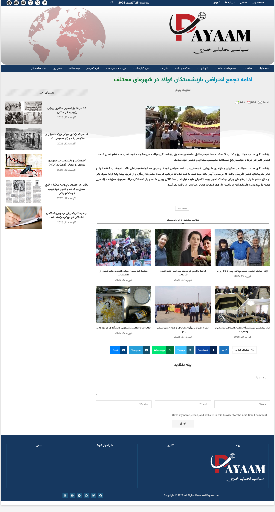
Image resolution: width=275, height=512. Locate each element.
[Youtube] (23, 2)
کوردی (216, 3)
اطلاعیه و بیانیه (182, 68)
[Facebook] (44, 2)
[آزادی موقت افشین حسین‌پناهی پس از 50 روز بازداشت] (242, 247)
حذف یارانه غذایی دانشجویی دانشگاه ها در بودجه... (123, 328)
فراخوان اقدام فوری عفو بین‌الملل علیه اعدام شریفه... (183, 273)
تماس (243, 3)
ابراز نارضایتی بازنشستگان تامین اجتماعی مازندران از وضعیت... (242, 329)
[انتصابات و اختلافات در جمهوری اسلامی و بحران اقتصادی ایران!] (23, 165)
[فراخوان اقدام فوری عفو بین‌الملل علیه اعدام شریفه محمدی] (183, 247)
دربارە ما (230, 3)
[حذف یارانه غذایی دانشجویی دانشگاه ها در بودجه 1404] (124, 304)
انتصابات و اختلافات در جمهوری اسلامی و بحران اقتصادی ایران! (66, 163)
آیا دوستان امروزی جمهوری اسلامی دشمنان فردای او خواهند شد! (66, 215)
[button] (146, 469)
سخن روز (57, 68)
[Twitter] (37, 2)
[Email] (16, 2)
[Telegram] (9, 2)
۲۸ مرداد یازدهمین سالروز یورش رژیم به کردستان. (66, 110)
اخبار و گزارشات (143, 68)
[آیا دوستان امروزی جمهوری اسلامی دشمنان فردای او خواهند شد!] (23, 217)
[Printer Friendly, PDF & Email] (252, 102)
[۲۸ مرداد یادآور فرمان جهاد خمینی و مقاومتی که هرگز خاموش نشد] (23, 139)
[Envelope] (65, 495)
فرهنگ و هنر (93, 68)
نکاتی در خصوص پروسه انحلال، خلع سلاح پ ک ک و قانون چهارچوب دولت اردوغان (66, 189)
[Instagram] (30, 2)
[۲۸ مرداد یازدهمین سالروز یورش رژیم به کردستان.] (23, 112)
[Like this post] (223, 350)
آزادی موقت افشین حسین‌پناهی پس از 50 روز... (242, 271)
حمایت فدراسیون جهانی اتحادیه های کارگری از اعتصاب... (124, 273)
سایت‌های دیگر (38, 68)
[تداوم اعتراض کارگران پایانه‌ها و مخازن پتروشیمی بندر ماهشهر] (183, 304)
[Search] (112, 3)
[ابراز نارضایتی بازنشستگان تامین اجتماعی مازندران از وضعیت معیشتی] (242, 304)
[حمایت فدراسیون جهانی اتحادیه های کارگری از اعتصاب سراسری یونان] (124, 247)
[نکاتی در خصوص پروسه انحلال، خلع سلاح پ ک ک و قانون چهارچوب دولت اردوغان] (23, 191)
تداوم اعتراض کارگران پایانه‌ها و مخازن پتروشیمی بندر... (183, 329)
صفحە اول (258, 3)
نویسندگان (74, 68)
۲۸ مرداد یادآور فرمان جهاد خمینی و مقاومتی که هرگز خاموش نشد (66, 136)
